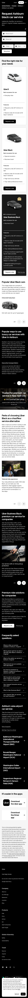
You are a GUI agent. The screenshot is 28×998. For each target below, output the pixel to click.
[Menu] (25, 2)
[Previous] (19, 322)
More (3, 25)
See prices (7, 51)
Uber (3, 2)
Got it (23, 994)
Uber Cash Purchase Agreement (17, 853)
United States (6, 6)
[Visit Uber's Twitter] (14, 967)
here (19, 989)
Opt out (17, 994)
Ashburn (20, 6)
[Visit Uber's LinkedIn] (3, 967)
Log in (15, 2)
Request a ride (9, 121)
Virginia (14, 6)
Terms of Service (8, 855)
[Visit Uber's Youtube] (6, 967)
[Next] (24, 322)
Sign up (21, 2)
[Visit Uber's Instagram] (10, 967)
